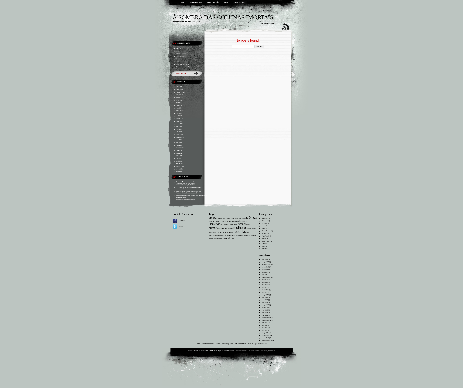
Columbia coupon (181, 187)
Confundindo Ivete (196, 2)
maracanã (224, 228)
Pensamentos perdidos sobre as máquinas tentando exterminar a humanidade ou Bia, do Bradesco (188, 183)
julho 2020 (179, 126)
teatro (215, 239)
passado (211, 232)
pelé (215, 232)
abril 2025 (179, 102)
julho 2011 (179, 153)
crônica (251, 217)
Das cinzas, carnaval (182, 67)
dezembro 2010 (180, 171)
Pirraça (232, 232)
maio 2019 (179, 129)
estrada (237, 221)
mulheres (240, 228)
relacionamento (230, 235)
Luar (177, 51)
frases (235, 224)
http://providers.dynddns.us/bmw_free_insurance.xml (191, 195)
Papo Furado (265, 236)
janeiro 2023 (179, 118)
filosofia (243, 221)
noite (249, 228)
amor (212, 217)
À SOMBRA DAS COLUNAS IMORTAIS (223, 17)
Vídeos (264, 248)
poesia (240, 232)
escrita (225, 221)
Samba (264, 243)
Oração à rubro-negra (182, 64)
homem (248, 224)
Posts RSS (251, 344)
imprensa (264, 233)
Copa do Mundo (241, 218)
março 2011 (179, 163)
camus (228, 218)
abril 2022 (179, 121)
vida (228, 238)
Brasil (223, 218)
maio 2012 (179, 145)
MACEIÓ (178, 48)
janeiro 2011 (179, 169)
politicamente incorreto (216, 235)
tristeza (219, 238)
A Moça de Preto (238, 2)
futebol (242, 224)
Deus (219, 221)
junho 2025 (179, 100)
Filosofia (264, 223)
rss (273, 23)
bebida (220, 218)
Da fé (177, 61)
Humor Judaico (266, 231)
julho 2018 (179, 132)
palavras (253, 228)
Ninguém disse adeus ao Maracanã (186, 193)
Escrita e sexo (180, 53)
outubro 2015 (180, 137)
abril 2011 (179, 161)
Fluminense (229, 224)
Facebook (182, 221)
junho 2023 (179, 110)
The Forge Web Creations (252, 350)
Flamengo (214, 224)
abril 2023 (179, 116)
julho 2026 (179, 87)
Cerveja (233, 218)
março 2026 (179, 89)
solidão (211, 238)
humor (213, 227)
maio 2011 (179, 158)
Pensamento (180, 56)
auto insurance (180, 199)
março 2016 (179, 134)
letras (218, 228)
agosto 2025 (179, 97)
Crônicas (264, 221)
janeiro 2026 (179, 94)
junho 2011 (179, 155)
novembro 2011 (180, 150)
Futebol (264, 228)
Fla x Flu (223, 224)
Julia (226, 2)
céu (216, 221)
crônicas (211, 221)
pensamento (223, 232)
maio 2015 (179, 140)
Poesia (264, 238)
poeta (247, 232)
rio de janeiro (239, 235)
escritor (231, 221)
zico (233, 238)
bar (216, 218)
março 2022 (179, 124)
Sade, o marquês (213, 2)
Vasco (224, 238)
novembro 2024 (180, 105)
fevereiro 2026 (180, 92)
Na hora (178, 59)
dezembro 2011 (180, 147)
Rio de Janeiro (266, 241)
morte (230, 228)
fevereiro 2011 (180, 166)
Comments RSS (261, 344)
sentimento (247, 235)
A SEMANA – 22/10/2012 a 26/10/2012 (187, 191)
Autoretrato (265, 218)
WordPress (271, 350)
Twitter (181, 226)
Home (182, 2)
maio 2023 (179, 113)
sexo (253, 235)
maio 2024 (179, 108)
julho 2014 (179, 142)
